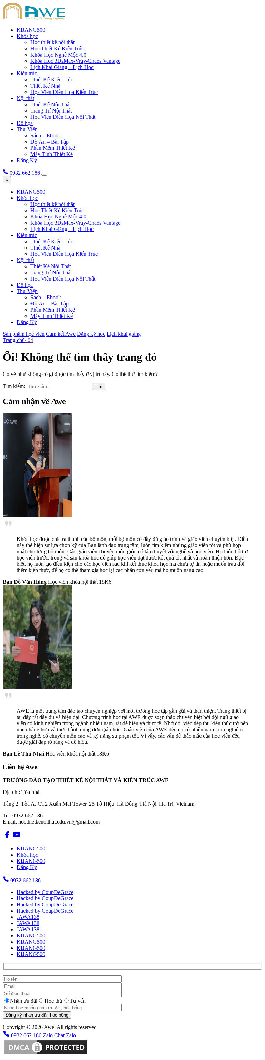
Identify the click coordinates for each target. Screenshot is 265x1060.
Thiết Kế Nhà (45, 86)
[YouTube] (16, 837)
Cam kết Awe (61, 334)
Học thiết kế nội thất (52, 42)
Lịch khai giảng (124, 334)
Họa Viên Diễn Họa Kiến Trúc (64, 92)
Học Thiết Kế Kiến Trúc (57, 48)
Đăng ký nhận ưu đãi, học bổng (37, 1015)
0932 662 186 (25, 880)
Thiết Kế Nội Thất (50, 104)
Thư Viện (27, 129)
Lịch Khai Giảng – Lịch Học (62, 67)
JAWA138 (28, 917)
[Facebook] (7, 837)
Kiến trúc (27, 73)
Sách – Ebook (45, 135)
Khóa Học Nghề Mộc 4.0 (58, 55)
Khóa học (27, 36)
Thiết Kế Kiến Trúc (51, 79)
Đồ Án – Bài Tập (49, 142)
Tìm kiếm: (14, 386)
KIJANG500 (31, 30)
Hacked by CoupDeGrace (45, 892)
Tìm (98, 386)
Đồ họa (25, 123)
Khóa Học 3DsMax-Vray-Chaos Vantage (75, 61)
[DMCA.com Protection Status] (46, 1054)
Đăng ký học (91, 334)
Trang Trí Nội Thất (51, 111)
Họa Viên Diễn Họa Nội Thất (62, 117)
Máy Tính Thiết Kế (51, 154)
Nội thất (25, 98)
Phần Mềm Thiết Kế (52, 148)
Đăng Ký (27, 160)
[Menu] (44, 175)
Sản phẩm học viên (24, 334)
